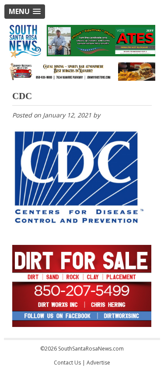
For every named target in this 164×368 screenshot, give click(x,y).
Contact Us (67, 362)
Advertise (98, 362)
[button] (24, 11)
